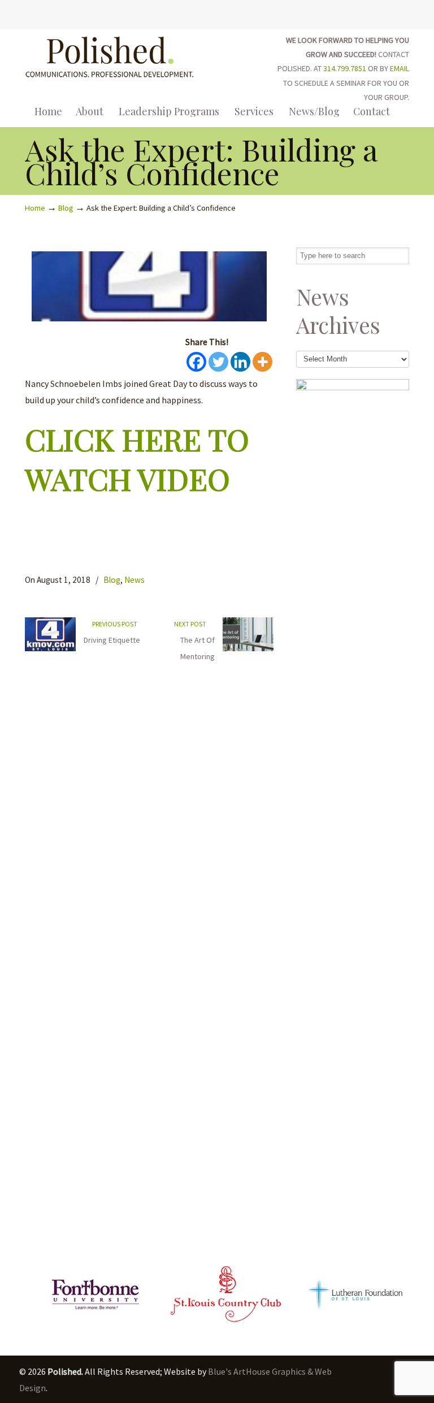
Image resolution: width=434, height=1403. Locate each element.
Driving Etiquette (112, 640)
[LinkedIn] (381, 12)
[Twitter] (357, 12)
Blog (65, 208)
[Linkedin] (240, 362)
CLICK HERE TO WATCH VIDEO (137, 458)
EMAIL (399, 68)
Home (35, 208)
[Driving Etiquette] (50, 648)
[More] (262, 362)
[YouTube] (393, 12)
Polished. (109, 55)
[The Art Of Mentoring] (248, 648)
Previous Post (113, 624)
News (134, 579)
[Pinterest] (404, 12)
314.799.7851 (344, 68)
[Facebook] (369, 12)
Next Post (191, 624)
